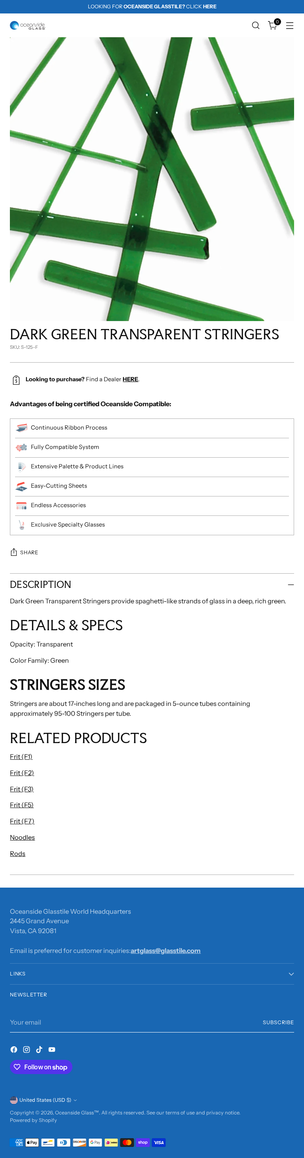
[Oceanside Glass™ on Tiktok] (40, 1051)
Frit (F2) (22, 773)
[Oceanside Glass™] (28, 25)
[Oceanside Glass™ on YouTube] (52, 1051)
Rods (17, 854)
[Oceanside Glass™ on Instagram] (27, 1051)
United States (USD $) (45, 1100)
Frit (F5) (22, 805)
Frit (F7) (22, 821)
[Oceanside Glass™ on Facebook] (14, 1051)
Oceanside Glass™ (77, 1113)
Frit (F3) (22, 789)
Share (29, 552)
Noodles (22, 837)
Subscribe (278, 1022)
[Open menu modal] (290, 25)
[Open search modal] (256, 25)
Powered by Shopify (33, 1120)
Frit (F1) (21, 757)
